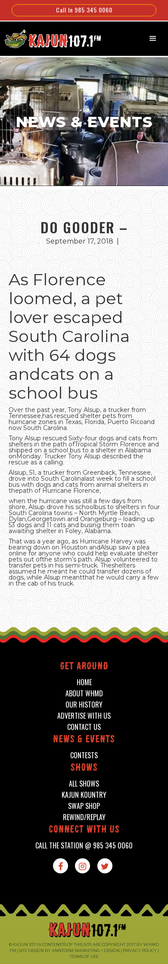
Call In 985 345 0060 (84, 9)
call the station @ (84, 845)
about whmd (84, 693)
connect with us (84, 830)
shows (84, 768)
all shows (84, 783)
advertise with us (84, 715)
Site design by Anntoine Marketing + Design (69, 950)
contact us (84, 727)
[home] (48, 37)
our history (84, 704)
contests (84, 755)
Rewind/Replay (84, 817)
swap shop (84, 806)
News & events (84, 739)
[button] (153, 39)
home (84, 682)
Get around (84, 666)
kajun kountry (84, 794)
